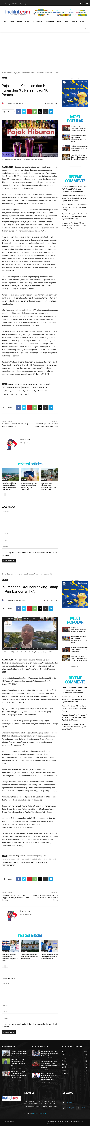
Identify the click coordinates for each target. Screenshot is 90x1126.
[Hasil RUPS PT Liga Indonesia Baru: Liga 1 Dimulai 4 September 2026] (6, 1061)
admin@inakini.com (39, 1113)
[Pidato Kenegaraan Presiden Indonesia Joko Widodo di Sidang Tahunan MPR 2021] (36, 1075)
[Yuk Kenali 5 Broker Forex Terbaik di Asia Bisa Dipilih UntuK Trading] (36, 1053)
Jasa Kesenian (44, 384)
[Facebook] (80, 4)
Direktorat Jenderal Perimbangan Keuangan (22, 384)
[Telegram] (51, 111)
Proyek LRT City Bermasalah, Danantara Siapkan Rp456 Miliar (78, 128)
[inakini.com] (3, 103)
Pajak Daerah (27, 391)
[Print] (45, 111)
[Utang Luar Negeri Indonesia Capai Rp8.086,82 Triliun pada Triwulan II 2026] (49, 474)
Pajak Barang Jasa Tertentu (12, 391)
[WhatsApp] (34, 111)
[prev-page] (3, 494)
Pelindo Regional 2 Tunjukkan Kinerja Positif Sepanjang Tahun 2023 (46, 426)
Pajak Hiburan (38, 391)
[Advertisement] (45, 49)
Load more (74, 165)
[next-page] (6, 494)
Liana (64, 186)
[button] (85, 29)
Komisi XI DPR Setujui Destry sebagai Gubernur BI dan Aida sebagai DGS (79, 157)
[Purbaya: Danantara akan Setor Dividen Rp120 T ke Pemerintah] (66, 148)
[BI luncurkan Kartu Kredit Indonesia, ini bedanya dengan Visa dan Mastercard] (30, 474)
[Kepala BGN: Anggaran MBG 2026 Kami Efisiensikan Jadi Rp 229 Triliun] (66, 137)
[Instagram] (83, 4)
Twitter (84, 1108)
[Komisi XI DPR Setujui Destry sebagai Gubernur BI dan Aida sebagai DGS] (66, 157)
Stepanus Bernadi (68, 196)
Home (4, 73)
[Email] (40, 111)
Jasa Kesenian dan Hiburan (11, 387)
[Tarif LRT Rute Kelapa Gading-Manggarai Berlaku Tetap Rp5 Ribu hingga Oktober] (6, 1073)
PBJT (46, 391)
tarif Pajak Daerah (22, 394)
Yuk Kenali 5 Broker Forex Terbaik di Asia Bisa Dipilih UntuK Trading (74, 198)
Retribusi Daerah (8, 394)
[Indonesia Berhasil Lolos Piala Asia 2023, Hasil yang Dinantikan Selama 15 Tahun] (36, 1063)
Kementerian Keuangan (39, 387)
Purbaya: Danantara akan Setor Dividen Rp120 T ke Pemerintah (79, 148)
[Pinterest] (29, 111)
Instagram (70, 1108)
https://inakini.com (26, 443)
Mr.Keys (65, 223)
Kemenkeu (25, 387)
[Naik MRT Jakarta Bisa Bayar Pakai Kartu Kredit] (6, 1053)
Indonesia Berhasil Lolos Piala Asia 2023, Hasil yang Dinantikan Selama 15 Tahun (74, 188)
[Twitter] (87, 4)
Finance (9, 73)
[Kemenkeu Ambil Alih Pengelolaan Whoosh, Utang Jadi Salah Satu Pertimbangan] (10, 474)
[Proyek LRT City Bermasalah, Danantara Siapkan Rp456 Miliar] (66, 128)
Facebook (70, 1102)
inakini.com (11, 103)
